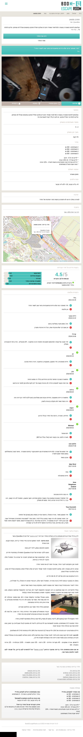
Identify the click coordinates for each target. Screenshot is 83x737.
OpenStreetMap (63, 261)
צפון (68, 13)
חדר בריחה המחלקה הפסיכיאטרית (68, 679)
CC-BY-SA (76, 261)
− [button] (6, 222)
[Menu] (6, 4)
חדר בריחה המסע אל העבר (31, 675)
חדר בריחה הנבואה (34, 670)
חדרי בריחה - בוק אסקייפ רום (65, 730)
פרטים (75, 103)
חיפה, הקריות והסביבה (56, 13)
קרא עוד (73, 29)
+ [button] (6, 219)
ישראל (74, 13)
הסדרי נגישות (26, 730)
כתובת (35, 103)
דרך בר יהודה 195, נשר (71, 212)
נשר (45, 13)
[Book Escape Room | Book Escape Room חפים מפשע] (71, 5)
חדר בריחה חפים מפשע (32, 673)
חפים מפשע (34, 536)
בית (80, 13)
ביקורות (15, 103)
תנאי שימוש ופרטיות (39, 730)
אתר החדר (41, 41)
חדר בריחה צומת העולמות (71, 677)
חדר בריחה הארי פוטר (73, 675)
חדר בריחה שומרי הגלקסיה (31, 677)
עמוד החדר (17, 709)
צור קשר (51, 730)
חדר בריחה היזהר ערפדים (71, 673)
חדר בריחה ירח (75, 670)
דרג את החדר (41, 36)
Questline (76, 22)
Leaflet (51, 261)
